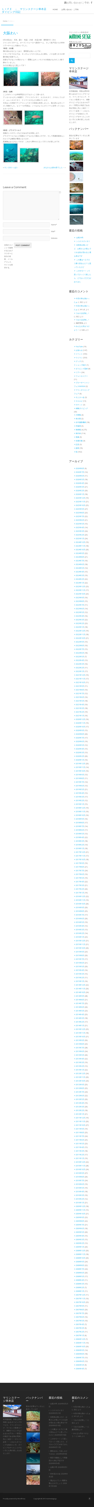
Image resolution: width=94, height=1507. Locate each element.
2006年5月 (80, 1365)
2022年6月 (80, 653)
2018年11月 (80, 811)
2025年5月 (80, 524)
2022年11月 (80, 634)
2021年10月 (80, 682)
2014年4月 (80, 1014)
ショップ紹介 (81, 365)
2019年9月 (80, 774)
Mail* (53, 230)
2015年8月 (80, 955)
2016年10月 (80, 904)
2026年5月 (80, 479)
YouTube (79, 346)
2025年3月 (80, 531)
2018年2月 (80, 845)
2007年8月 (80, 1309)
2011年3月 (80, 1151)
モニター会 (80, 397)
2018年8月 (80, 822)
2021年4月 (80, 704)
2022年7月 (80, 649)
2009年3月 (80, 1239)
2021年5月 (80, 701)
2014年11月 (80, 988)
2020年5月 (80, 745)
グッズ (78, 361)
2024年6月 (80, 564)
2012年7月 (80, 1092)
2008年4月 (80, 1280)
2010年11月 (80, 1165)
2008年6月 (80, 1272)
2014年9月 (80, 996)
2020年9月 (80, 730)
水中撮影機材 (81, 422)
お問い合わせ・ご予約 (70, 9)
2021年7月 (80, 693)
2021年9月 (80, 686)
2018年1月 (80, 848)
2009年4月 (80, 1236)
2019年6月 (80, 785)
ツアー (78, 372)
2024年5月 (80, 568)
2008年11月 (80, 1254)
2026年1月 (80, 494)
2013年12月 (80, 1029)
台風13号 (53, 1467)
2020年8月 (80, 734)
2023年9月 (80, 597)
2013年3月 (80, 1062)
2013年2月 (80, 1066)
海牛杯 (78, 433)
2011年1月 (80, 1158)
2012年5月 (80, 1099)
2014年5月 (80, 1011)
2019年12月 (80, 763)
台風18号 (79, 237)
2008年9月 (80, 1261)
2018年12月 (80, 808)
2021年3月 (80, 708)
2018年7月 (80, 826)
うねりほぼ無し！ (82, 313)
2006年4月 (80, 1368)
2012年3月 (80, 1106)
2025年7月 (80, 516)
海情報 (78, 429)
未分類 (78, 418)
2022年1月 (80, 671)
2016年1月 (80, 937)
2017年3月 (80, 885)
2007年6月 (80, 1317)
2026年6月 (80, 476)
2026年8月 (80, 468)
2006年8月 (80, 1354)
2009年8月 (80, 1221)
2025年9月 (80, 509)
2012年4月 (80, 1103)
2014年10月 (80, 992)
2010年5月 (80, 1188)
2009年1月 (80, 1247)
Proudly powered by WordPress (14, 1499)
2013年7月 (80, 1047)
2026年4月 (80, 483)
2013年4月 (80, 1059)
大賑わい (10, 33)
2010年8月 (80, 1177)
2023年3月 (80, 619)
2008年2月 (80, 1287)
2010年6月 (80, 1184)
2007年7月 (80, 1313)
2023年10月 (80, 594)
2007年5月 (80, 1320)
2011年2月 (80, 1154)
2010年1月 (80, 1202)
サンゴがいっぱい (11, 167)
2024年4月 (80, 572)
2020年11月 (80, 723)
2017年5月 (80, 878)
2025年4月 (80, 527)
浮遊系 (78, 426)
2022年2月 (80, 667)
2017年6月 (80, 874)
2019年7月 (80, 782)
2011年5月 (80, 1143)
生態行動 (79, 441)
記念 (77, 444)
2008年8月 (80, 1265)
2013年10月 (80, 1036)
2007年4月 (80, 1324)
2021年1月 (80, 715)
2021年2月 (80, 712)
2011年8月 (80, 1132)
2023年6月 (80, 608)
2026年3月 (80, 487)
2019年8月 (80, 778)
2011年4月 (80, 1147)
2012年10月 (80, 1081)
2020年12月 (80, 719)
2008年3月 (80, 1284)
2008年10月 (80, 1258)
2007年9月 (80, 1306)
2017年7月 (80, 870)
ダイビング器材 (82, 368)
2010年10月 (80, 1169)
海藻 (77, 437)
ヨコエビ (79, 401)
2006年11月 (80, 1343)
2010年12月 (80, 1162)
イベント (79, 354)
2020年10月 (80, 726)
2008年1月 (80, 1291)
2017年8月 (80, 867)
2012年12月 (80, 1073)
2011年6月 (80, 1140)
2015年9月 (80, 952)
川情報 (78, 415)
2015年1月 (80, 981)
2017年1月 (80, 892)
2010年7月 (80, 1180)
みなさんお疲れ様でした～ (54, 167)
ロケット (79, 404)
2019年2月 (80, 800)
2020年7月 (80, 738)
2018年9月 (80, 819)
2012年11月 (80, 1077)
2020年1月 (80, 760)
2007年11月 (80, 1298)
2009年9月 (80, 1217)
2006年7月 (80, 1357)
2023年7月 (80, 605)
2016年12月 (80, 896)
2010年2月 (80, 1199)
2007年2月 (80, 1332)
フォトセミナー (82, 376)
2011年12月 (80, 1118)
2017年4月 (80, 881)
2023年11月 (80, 590)
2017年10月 (80, 859)
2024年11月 (80, 546)
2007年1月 (80, 1335)
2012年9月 (80, 1084)
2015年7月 (80, 959)
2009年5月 (80, 1232)
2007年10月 (80, 1302)
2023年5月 (80, 612)
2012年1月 (80, 1114)
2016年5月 (80, 922)
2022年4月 (80, 660)
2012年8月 (80, 1088)
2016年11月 (80, 900)
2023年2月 (80, 623)
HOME (55, 9)
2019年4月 (80, 793)
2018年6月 (80, 830)
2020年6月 (80, 741)
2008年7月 (80, 1269)
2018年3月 (80, 841)
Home (5, 21)
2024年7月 (80, 560)
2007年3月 (80, 1328)
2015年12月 (80, 940)
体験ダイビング (82, 408)
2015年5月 (80, 966)
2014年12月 (80, 985)
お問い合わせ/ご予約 (77, 2)
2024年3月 (80, 575)
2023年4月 (80, 616)
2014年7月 (80, 1003)
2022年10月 (80, 638)
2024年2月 (80, 579)
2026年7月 (80, 472)
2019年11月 (80, 767)
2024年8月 (80, 557)
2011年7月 (80, 1136)
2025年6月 (80, 520)
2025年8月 (80, 512)
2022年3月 (80, 664)
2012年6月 (80, 1095)
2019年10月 (80, 771)
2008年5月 (80, 1276)
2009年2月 (80, 1243)
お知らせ (79, 350)
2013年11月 (80, 1033)
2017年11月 (80, 856)
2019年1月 (80, 804)
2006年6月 (80, 1361)
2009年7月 (80, 1225)
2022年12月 (80, 631)
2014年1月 (80, 1025)
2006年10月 (80, 1346)
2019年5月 (80, 789)
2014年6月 (80, 1007)
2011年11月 (80, 1121)
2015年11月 (80, 944)
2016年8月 (80, 911)
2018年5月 (80, 833)
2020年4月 (80, 749)
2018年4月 (80, 837)
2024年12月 (80, 542)
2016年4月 (80, 926)
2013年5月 (80, 1055)
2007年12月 (80, 1295)
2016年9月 (80, 907)
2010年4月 (80, 1191)
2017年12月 (80, 852)
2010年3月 (80, 1195)
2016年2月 (80, 933)
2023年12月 (80, 586)
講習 (77, 448)
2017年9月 (80, 863)
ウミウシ (79, 357)
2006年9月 (80, 1350)
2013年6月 (80, 1051)
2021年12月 (80, 675)
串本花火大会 (55, 1474)
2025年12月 (80, 498)
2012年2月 (80, 1110)
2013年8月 (80, 1044)
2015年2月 (80, 977)
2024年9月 (80, 553)
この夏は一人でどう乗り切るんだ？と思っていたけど (82, 263)
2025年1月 (80, 538)
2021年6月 (80, 697)
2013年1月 (80, 1070)
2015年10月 (80, 948)
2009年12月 (80, 1206)
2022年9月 (80, 642)
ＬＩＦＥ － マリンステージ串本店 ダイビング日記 (24, 10)
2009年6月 (80, 1228)
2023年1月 (80, 627)
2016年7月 (80, 915)
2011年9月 (80, 1129)
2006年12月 (80, 1339)
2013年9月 (80, 1040)
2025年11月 (80, 501)
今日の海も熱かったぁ (81, 1407)
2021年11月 (80, 678)
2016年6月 (80, 918)
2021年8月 (80, 690)
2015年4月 (80, 970)
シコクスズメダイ (83, 241)
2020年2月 (80, 756)
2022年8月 (80, 645)
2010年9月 (80, 1173)
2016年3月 (80, 929)
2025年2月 (80, 535)
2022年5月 (80, 656)
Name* (54, 223)
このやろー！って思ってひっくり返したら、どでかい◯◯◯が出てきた (58, 1442)
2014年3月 (80, 1018)
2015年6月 (80, 963)
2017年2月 (80, 889)
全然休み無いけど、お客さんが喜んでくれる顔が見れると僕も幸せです (58, 1420)
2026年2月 (80, 490)
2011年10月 (80, 1125)
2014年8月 (80, 999)
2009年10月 (80, 1213)
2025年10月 (80, 505)
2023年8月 (80, 601)
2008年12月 (80, 1250)
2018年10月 (80, 815)
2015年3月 (80, 974)
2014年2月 (80, 1022)
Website (54, 237)
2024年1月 (80, 583)
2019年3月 (80, 797)
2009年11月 (80, 1210)
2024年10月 (80, 549)
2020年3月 (80, 752)
